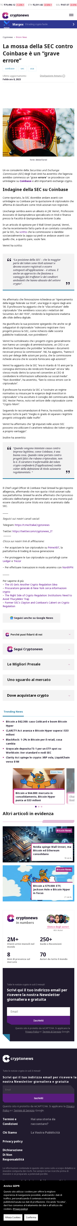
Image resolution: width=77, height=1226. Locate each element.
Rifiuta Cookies (13, 1217)
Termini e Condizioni (10, 1121)
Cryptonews (8, 37)
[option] (39, 786)
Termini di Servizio (51, 1031)
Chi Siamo (10, 1132)
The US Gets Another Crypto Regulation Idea (31, 584)
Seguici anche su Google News (33, 618)
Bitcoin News (21, 37)
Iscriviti (38, 1020)
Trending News (13, 711)
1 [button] (36, 806)
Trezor (17, 561)
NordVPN (67, 567)
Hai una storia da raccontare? (43, 1121)
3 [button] (41, 806)
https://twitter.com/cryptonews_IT (33, 531)
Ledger (7, 561)
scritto (23, 232)
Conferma (31, 1217)
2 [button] (38, 806)
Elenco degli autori (58, 926)
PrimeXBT (53, 547)
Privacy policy (13, 1141)
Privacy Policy (32, 1031)
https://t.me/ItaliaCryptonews (32, 525)
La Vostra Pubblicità (45, 1132)
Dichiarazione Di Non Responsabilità (13, 1154)
